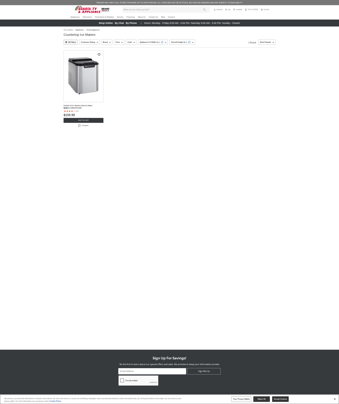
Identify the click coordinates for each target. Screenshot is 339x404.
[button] (214, 9)
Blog (163, 17)
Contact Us (153, 17)
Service (120, 17)
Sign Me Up (204, 371)
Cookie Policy (55, 401)
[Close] (335, 399)
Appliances (75, 17)
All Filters (72, 42)
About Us (142, 17)
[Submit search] (204, 9)
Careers (171, 17)
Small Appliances (93, 30)
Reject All (262, 399)
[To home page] (92, 10)
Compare (85, 125)
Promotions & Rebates (104, 17)
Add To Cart (83, 120)
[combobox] (89, 42)
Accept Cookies (280, 399)
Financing (130, 17)
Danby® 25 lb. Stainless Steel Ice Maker (78, 106)
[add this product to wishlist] (99, 54)
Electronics (87, 17)
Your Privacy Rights (241, 399)
